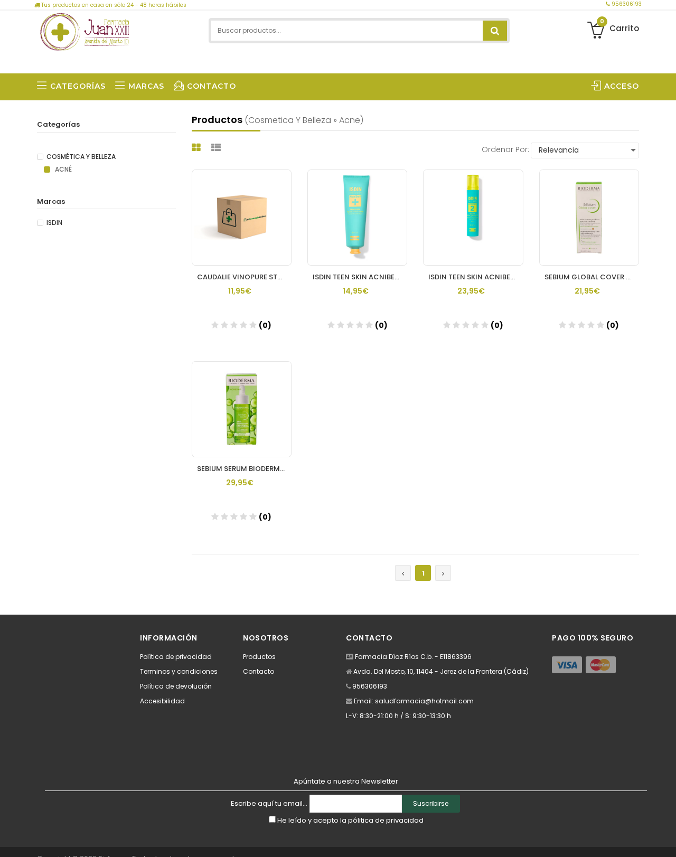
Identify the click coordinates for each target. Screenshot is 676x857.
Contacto (258, 671)
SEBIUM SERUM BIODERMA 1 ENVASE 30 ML (244, 469)
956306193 (626, 4)
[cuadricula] (197, 147)
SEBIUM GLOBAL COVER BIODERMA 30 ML (591, 277)
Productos (259, 656)
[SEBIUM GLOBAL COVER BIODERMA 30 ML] (589, 217)
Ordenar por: (505, 149)
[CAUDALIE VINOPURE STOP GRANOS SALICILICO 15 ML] (241, 217)
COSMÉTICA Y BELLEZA (81, 157)
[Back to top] (664, 838)
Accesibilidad (162, 700)
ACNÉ (62, 169)
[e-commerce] (84, 30)
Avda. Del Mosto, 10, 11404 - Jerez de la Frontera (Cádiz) (441, 671)
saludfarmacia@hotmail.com (424, 700)
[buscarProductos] (495, 31)
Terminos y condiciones (179, 671)
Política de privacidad (176, 656)
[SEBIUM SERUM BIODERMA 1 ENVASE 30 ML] (241, 409)
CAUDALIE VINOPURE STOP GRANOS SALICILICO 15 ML (244, 277)
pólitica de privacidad (386, 820)
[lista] (217, 147)
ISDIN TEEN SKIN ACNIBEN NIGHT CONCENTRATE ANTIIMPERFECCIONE (475, 277)
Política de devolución (176, 686)
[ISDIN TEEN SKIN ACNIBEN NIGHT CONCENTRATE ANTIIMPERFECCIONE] (473, 217)
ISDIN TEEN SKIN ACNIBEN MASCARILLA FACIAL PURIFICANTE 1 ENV (360, 277)
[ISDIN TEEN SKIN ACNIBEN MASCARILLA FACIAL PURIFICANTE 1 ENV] (357, 217)
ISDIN (54, 223)
